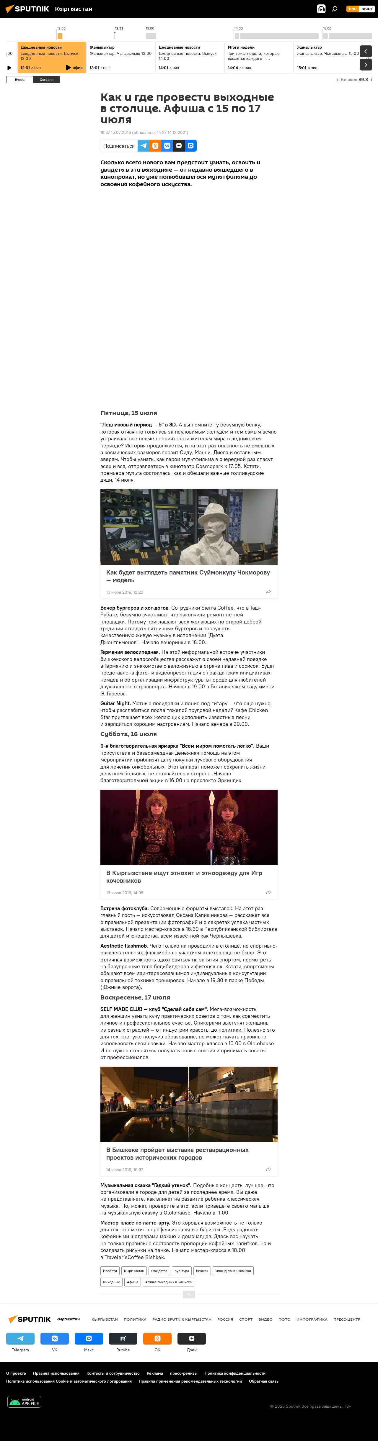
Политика (135, 1319)
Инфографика (312, 1319)
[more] (268, 592)
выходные (111, 1282)
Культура (182, 1270)
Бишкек (202, 1270)
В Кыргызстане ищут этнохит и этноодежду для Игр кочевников (184, 876)
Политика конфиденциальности (235, 1373)
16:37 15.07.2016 (115, 132)
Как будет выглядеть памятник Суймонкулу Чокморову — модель (188, 576)
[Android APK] (24, 1402)
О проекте (16, 1373)
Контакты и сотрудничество (113, 1373)
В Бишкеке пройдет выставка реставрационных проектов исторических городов (177, 1153)
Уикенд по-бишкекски (233, 1270)
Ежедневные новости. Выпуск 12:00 (49, 56)
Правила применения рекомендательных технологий (190, 1381)
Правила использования (56, 1373)
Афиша (132, 1282)
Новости (110, 1270)
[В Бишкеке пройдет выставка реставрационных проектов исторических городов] (189, 1104)
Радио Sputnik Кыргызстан (181, 1319)
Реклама (155, 1373)
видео (265, 1319)
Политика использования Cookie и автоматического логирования (69, 1381)
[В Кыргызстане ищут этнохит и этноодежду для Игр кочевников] (189, 827)
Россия (225, 1319)
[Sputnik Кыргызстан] (29, 14)
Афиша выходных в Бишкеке (168, 1282)
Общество (159, 1270)
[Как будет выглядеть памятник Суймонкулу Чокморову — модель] (189, 527)
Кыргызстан (134, 1270)
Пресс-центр (346, 1319)
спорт (245, 1319)
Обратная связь (263, 1381)
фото (284, 1319)
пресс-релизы (184, 1373)
